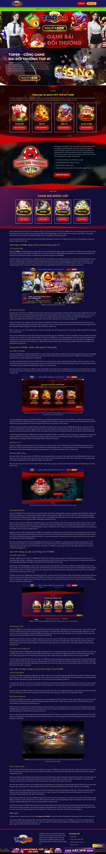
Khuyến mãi (74, 844)
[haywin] (74, 850)
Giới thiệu (74, 836)
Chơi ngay (98, 846)
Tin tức (46, 9)
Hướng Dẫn (65, 9)
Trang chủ (39, 9)
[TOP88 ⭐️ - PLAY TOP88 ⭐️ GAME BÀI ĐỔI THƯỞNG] (17, 3)
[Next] (101, 29)
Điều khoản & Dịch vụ (77, 842)
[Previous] (4, 29)
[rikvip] (32, 850)
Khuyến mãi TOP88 (55, 9)
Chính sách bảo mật (77, 839)
